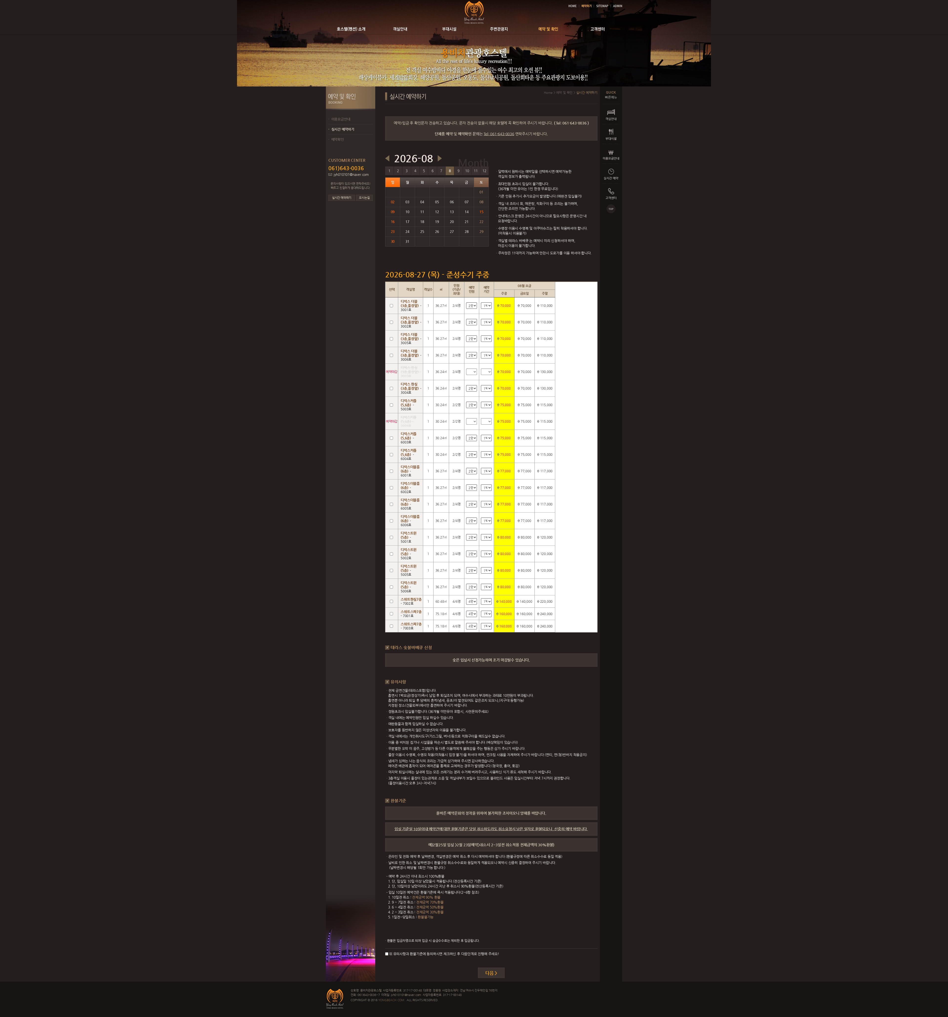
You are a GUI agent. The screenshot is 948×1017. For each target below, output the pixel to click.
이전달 (387, 158)
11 (476, 171)
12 (484, 171)
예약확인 (336, 139)
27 (452, 231)
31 (407, 241)
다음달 (439, 158)
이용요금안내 (339, 119)
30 (393, 241)
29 (481, 231)
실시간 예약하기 (341, 129)
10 (467, 171)
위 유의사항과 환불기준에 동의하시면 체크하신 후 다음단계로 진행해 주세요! (444, 954)
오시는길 (364, 197)
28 (467, 231)
